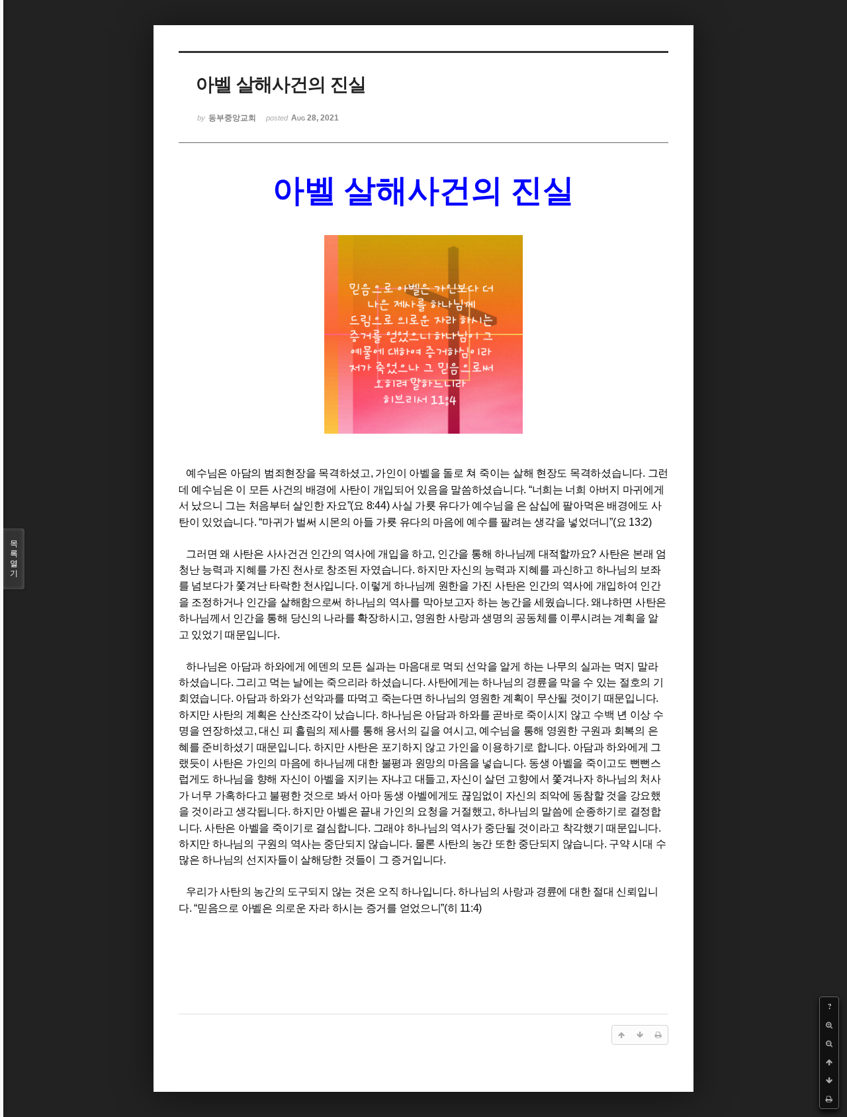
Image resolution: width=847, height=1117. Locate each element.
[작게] (829, 1043)
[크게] (829, 1025)
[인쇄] (829, 1099)
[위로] (829, 1062)
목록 (14, 558)
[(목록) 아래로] (829, 1080)
